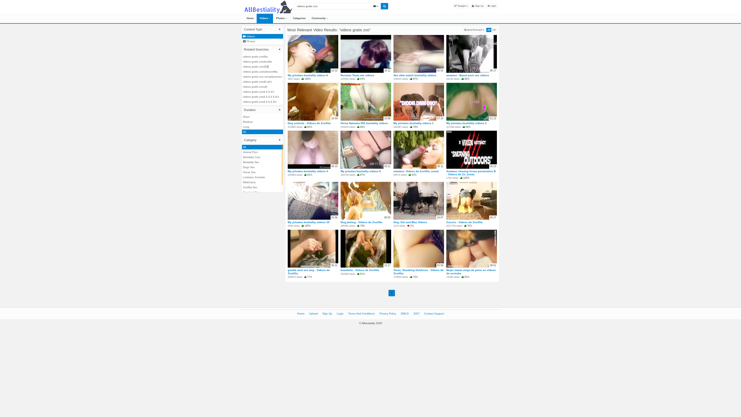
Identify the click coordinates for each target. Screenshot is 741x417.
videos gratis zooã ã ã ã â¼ (260, 101)
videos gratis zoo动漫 (256, 66)
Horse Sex (249, 172)
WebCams (249, 182)
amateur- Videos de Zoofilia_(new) (416, 171)
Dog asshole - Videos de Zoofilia (309, 123)
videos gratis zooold (255, 86)
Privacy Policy (387, 313)
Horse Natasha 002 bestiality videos (364, 123)
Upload (313, 313)
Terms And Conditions (361, 313)
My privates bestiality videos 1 (413, 123)
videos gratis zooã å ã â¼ (258, 91)
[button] (461, 6)
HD (494, 30)
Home (250, 18)
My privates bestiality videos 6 (308, 75)
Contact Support (434, 313)
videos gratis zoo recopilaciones (262, 76)
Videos (264, 18)
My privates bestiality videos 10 (308, 222)
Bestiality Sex (251, 162)
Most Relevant (475, 29)
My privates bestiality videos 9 (361, 171)
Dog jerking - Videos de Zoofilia (361, 222)
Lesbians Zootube (254, 177)
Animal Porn (250, 152)
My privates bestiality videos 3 (466, 123)
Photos (280, 18)
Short (246, 116)
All (244, 131)
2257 (416, 313)
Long (246, 126)
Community (319, 18)
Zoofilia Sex (250, 187)
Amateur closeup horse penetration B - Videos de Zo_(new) (471, 173)
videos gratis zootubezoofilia (260, 71)
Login (493, 6)
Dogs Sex (249, 167)
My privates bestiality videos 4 (308, 171)
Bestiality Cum (251, 157)
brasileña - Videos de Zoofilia (360, 270)
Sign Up (479, 6)
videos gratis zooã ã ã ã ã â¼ (261, 96)
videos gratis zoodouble (257, 61)
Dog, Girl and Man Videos (410, 222)
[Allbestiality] (268, 6)
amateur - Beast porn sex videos (467, 75)
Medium (248, 121)
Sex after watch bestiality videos (414, 75)
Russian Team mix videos (357, 75)
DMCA (405, 313)
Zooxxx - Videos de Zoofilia (464, 222)
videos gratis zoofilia (255, 56)
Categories (299, 18)
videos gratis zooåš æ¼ (257, 81)
